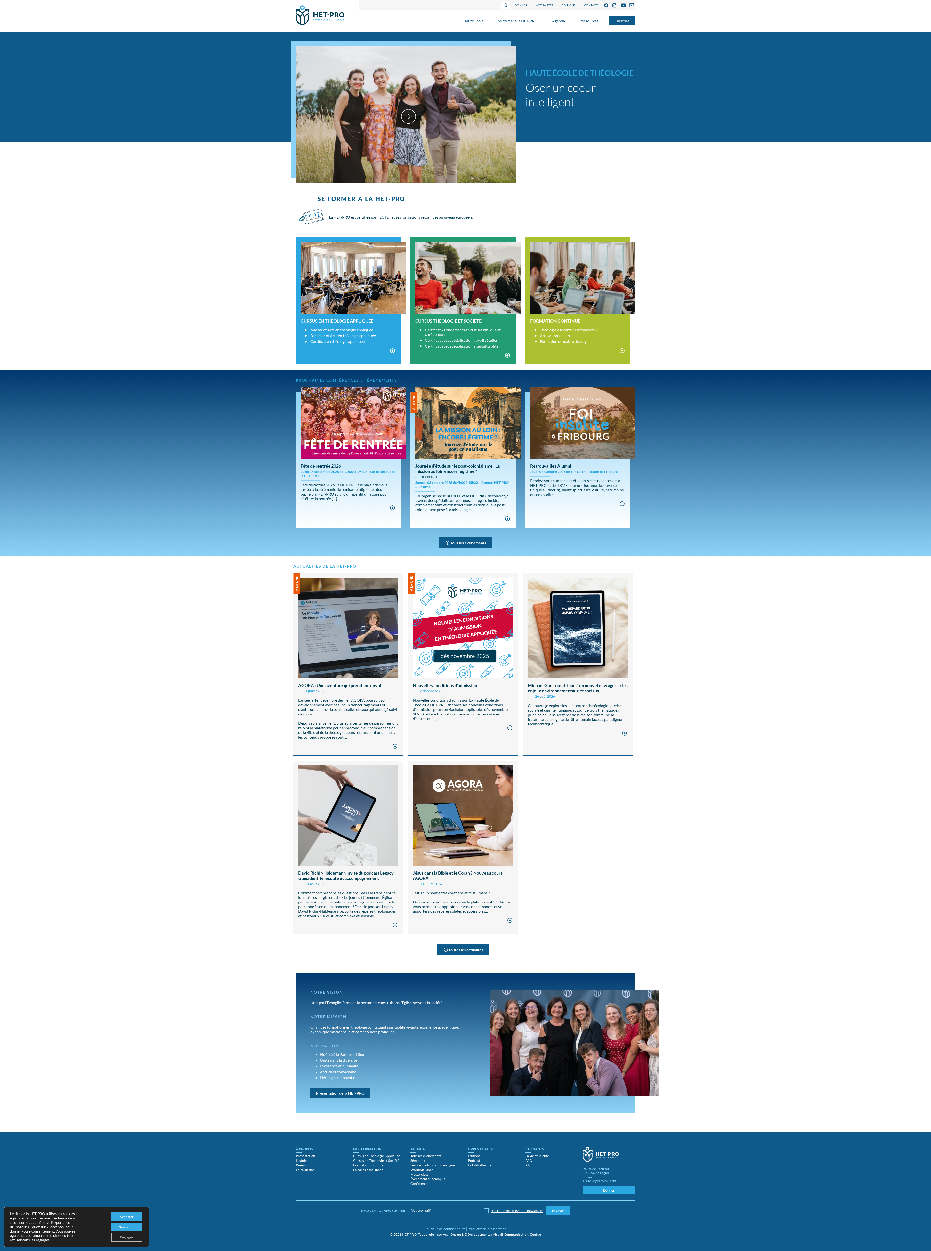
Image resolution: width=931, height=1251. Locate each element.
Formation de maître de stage (564, 341)
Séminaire (417, 1160)
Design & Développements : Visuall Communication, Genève (495, 1234)
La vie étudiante (537, 1156)
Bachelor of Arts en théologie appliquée (343, 335)
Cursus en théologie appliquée (337, 321)
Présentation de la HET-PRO (340, 1093)
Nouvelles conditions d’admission (445, 685)
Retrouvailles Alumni (550, 466)
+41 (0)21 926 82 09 (601, 1181)
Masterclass (419, 1174)
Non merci (127, 1227)
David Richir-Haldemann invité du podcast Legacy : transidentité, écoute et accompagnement (347, 875)
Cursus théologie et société (448, 321)
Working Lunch (421, 1170)
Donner (521, 5)
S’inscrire (621, 20)
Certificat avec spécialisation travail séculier (461, 340)
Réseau (301, 1165)
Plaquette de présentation (487, 1229)
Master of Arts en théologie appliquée (341, 329)
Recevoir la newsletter (383, 1211)
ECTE (384, 217)
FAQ (528, 1160)
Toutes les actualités (466, 949)
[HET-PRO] (320, 15)
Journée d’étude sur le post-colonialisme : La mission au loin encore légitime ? (457, 468)
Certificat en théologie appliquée (337, 341)
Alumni (531, 1165)
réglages (43, 1240)
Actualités (544, 5)
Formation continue (555, 321)
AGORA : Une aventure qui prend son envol (339, 685)
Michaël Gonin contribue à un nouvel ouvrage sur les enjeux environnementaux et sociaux (578, 688)
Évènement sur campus (427, 1179)
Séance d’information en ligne (432, 1165)
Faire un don (305, 1170)
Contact (591, 5)
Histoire (302, 1160)
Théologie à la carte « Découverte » (568, 329)
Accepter (127, 1217)
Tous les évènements (468, 542)
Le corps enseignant (368, 1170)
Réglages (126, 1237)
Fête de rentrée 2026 (321, 466)
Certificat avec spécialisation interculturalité (461, 346)
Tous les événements (425, 1156)
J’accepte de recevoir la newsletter (517, 1211)
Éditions (568, 5)
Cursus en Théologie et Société (376, 1160)
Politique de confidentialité (445, 1229)
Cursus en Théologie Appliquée (376, 1156)
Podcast (474, 1160)
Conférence (419, 1183)
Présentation (305, 1156)
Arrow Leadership (555, 335)
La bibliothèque (479, 1165)
